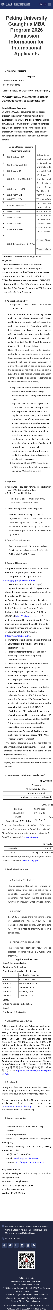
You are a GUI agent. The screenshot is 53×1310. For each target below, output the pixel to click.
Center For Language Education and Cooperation (26, 1295)
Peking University (26, 1278)
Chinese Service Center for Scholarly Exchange (26, 1298)
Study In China (17, 1301)
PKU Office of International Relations (26, 1281)
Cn (45, 4)
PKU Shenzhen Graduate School (17, 1288)
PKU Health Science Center (26, 1285)
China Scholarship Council (26, 1291)
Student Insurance (34, 1301)
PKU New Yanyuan (41, 1288)
